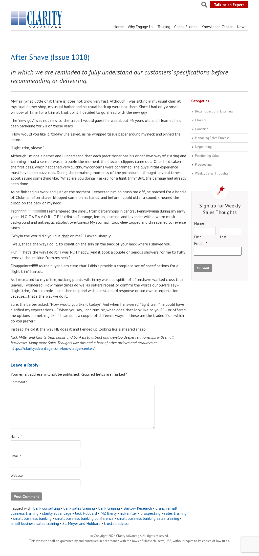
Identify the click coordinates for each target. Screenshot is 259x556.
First (197, 237)
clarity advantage (56, 513)
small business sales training (35, 523)
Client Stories (185, 26)
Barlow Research (137, 508)
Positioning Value (207, 156)
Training (163, 26)
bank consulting (46, 508)
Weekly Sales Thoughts (211, 173)
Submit (203, 268)
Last (223, 237)
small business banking (32, 518)
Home (118, 26)
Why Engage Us (140, 26)
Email (16, 456)
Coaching (201, 129)
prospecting (150, 513)
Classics (201, 120)
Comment (19, 382)
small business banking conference (84, 518)
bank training (109, 508)
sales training (175, 513)
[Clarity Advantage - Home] (37, 27)
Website (17, 475)
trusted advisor (117, 523)
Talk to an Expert (229, 4)
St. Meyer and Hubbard (81, 523)
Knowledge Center (217, 26)
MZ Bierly (108, 513)
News (241, 26)
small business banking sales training (148, 518)
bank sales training (79, 508)
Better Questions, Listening (214, 111)
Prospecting (203, 164)
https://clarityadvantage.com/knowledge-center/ (53, 348)
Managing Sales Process (212, 138)
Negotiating (203, 147)
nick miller (128, 513)
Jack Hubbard (86, 513)
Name (16, 436)
